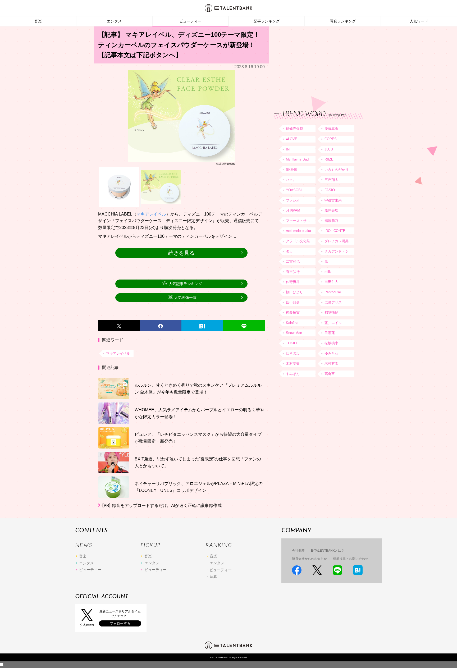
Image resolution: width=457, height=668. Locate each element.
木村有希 (331, 363)
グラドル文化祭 (298, 241)
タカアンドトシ (337, 251)
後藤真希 (331, 129)
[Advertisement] (313, 63)
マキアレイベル (151, 214)
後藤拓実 (293, 312)
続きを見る (181, 253)
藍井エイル (333, 323)
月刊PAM (293, 210)
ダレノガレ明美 (337, 241)
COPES (331, 139)
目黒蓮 (330, 333)
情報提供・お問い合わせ (350, 559)
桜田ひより (294, 292)
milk (328, 272)
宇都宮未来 (333, 200)
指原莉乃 (331, 221)
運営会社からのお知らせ (309, 559)
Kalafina (292, 323)
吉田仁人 (331, 282)
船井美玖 (331, 210)
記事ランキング (267, 21)
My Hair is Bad (297, 159)
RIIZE (329, 159)
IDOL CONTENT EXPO (339, 231)
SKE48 (291, 170)
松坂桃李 (331, 343)
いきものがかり (337, 170)
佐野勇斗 (293, 282)
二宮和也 (293, 261)
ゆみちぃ (331, 353)
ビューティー (190, 21)
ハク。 (291, 180)
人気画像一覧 (185, 297)
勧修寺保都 (294, 129)
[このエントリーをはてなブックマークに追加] (202, 325)
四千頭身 (293, 302)
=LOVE (291, 139)
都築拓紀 (331, 312)
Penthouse (333, 292)
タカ (289, 251)
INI (288, 149)
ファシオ (293, 200)
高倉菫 (330, 374)
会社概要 (298, 550)
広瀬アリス (333, 302)
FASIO (330, 190)
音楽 (38, 21)
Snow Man (294, 333)
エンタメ (114, 21)
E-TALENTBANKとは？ (327, 550)
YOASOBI (294, 190)
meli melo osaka (298, 231)
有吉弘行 (293, 272)
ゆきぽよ (293, 353)
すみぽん (293, 374)
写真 (213, 576)
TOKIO (291, 343)
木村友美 (293, 363)
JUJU (329, 149)
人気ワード (419, 21)
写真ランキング (343, 21)
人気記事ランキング (185, 284)
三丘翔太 (331, 180)
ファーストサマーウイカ (301, 221)
